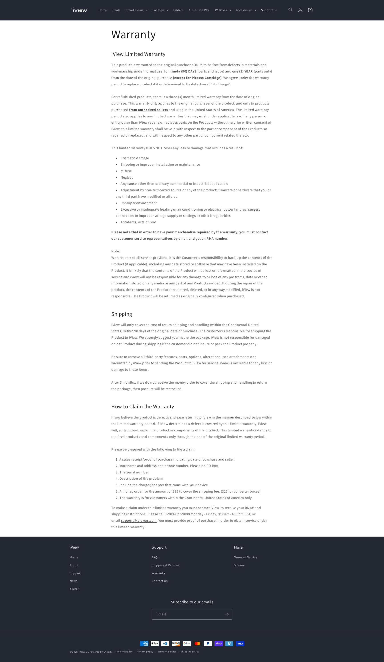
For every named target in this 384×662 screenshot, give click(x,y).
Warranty (158, 573)
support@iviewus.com (139, 520)
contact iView (208, 507)
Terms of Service (245, 557)
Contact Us (160, 581)
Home (74, 557)
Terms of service (167, 651)
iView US (84, 651)
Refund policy (124, 651)
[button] (136, 10)
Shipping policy (190, 651)
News (73, 581)
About (74, 565)
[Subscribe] (227, 614)
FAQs (155, 557)
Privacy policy (145, 651)
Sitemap (240, 565)
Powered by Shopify (101, 651)
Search (75, 589)
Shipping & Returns (165, 565)
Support (76, 573)
